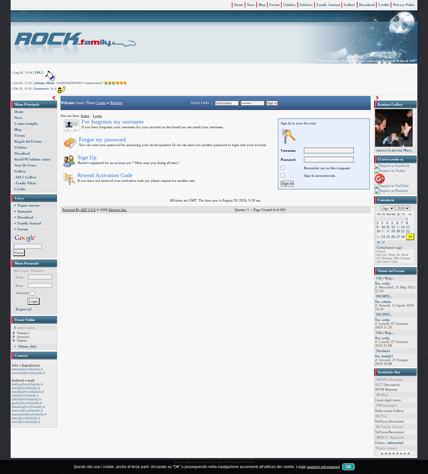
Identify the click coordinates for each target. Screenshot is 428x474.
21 (403, 231)
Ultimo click (27, 346)
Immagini (25, 211)
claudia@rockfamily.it (28, 391)
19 (393, 231)
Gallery (349, 5)
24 (383, 237)
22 (408, 231)
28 (403, 237)
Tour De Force (25, 165)
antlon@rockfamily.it (27, 384)
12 (393, 227)
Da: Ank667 (384, 356)
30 (378, 242)
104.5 (39, 72)
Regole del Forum (27, 141)
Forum (274, 5)
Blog (261, 5)
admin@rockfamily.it (27, 369)
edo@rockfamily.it (25, 395)
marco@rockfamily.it (27, 410)
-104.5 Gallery (25, 177)
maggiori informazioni (323, 467)
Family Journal (328, 5)
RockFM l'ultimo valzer (32, 159)
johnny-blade (44, 83)
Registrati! (24, 309)
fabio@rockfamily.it (26, 399)
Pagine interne (28, 205)
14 (403, 227)
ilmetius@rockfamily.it (28, 406)
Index (85, 116)
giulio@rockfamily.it (27, 403)
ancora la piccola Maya (394, 150)
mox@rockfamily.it (26, 422)
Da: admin (383, 301)
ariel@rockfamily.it (26, 388)
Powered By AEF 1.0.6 (79, 210)
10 (383, 227)
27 (398, 237)
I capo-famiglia (26, 123)
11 (388, 227)
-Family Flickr (25, 183)
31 (383, 242)
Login (101, 103)
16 (378, 231)
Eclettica (306, 5)
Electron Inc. (117, 210)
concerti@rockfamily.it (28, 373)
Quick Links (200, 102)
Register (116, 103)
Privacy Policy (404, 5)
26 (393, 237)
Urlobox (289, 5)
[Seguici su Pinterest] (391, 191)
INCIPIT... (384, 296)
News (251, 5)
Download (366, 5)
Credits (383, 5)
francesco (41, 88)
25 (388, 237)
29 (410, 237)
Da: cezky (382, 283)
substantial (395, 443)
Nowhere (383, 351)
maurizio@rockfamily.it (29, 414)
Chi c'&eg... (385, 278)
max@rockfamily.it (26, 418)
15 (408, 227)
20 (398, 231)
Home (238, 5)
